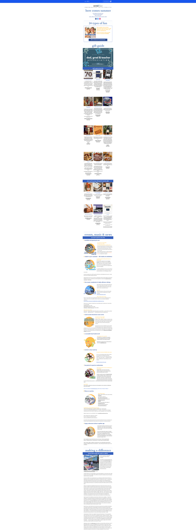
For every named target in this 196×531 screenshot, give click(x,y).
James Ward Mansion (107, 460)
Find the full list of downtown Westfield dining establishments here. (94, 301)
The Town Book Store (107, 197)
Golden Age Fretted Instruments (88, 118)
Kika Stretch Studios (98, 223)
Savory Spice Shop (107, 90)
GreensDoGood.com (94, 388)
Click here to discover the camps (101, 362)
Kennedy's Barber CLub (98, 140)
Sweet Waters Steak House (98, 173)
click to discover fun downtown (98, 39)
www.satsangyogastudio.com (102, 405)
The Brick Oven (86, 305)
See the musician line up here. (101, 294)
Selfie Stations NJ (94, 523)
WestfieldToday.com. (103, 342)
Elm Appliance (98, 88)
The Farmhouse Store (88, 198)
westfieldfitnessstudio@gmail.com (103, 413)
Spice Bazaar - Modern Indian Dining (89, 307)
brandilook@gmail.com (101, 400)
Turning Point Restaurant (88, 173)
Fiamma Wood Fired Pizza (87, 306)
